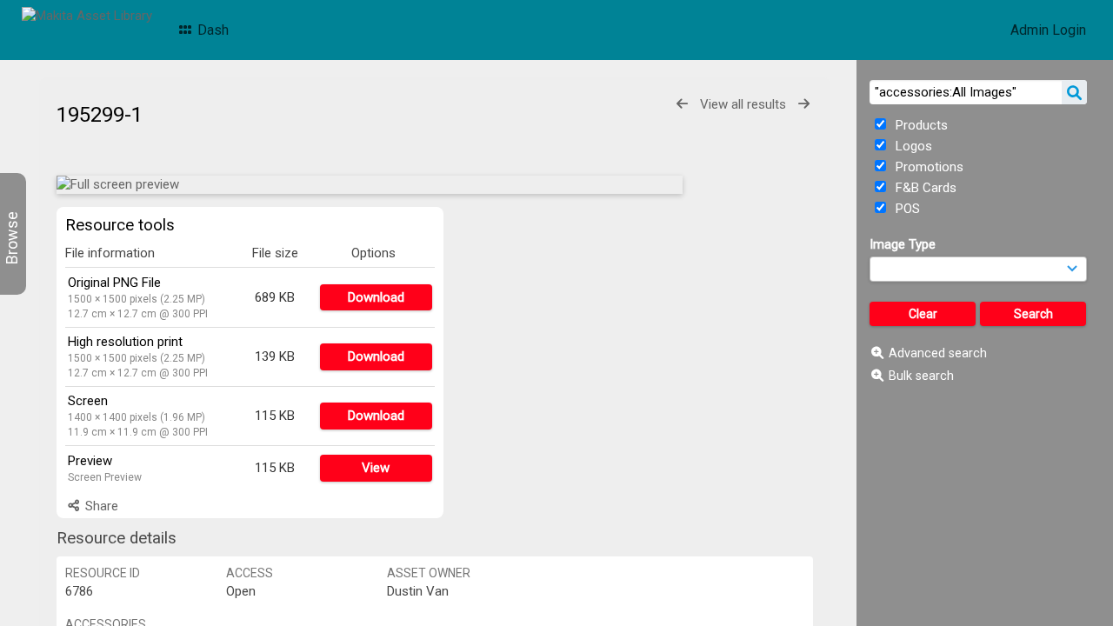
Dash (211, 30)
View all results (743, 104)
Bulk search (921, 376)
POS (906, 208)
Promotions (927, 167)
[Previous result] (682, 103)
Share (100, 506)
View (376, 468)
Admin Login (1048, 30)
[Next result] (804, 103)
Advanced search (938, 353)
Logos (912, 146)
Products (920, 125)
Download (376, 297)
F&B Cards (924, 188)
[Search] (1074, 92)
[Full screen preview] (370, 185)
